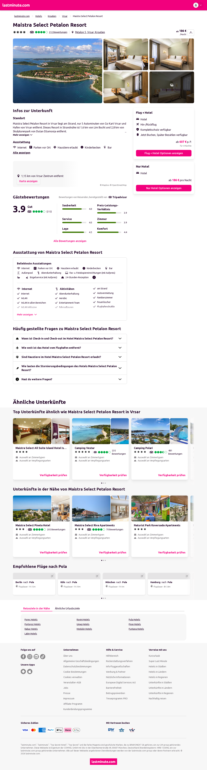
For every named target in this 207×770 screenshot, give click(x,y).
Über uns (67, 656)
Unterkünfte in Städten (160, 682)
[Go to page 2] (103, 483)
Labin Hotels (31, 633)
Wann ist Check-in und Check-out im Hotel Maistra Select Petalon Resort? (67, 338)
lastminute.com (22, 16)
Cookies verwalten (72, 677)
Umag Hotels (83, 624)
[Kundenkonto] (198, 5)
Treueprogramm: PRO (117, 698)
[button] (57, 70)
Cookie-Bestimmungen (74, 672)
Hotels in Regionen (158, 677)
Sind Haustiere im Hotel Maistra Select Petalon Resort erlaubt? (61, 356)
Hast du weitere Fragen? (37, 379)
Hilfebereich (112, 656)
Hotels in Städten (157, 666)
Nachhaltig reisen (157, 698)
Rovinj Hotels (83, 619)
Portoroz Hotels (33, 624)
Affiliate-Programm (72, 704)
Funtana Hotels (136, 629)
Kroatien (52, 16)
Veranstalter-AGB (72, 682)
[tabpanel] (103, 627)
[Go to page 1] (101, 483)
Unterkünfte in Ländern (160, 688)
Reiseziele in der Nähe (36, 608)
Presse (66, 693)
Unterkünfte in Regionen (161, 693)
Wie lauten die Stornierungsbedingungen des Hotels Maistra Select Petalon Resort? (69, 368)
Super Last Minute (158, 661)
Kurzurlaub (154, 656)
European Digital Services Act (121, 682)
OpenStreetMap (119, 185)
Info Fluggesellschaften (118, 666)
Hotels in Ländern (157, 672)
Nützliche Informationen (118, 677)
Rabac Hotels (31, 629)
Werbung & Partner (115, 672)
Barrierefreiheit (113, 688)
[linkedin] (36, 656)
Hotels (38, 16)
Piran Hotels (135, 624)
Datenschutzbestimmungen (77, 666)
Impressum (68, 698)
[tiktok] (42, 656)
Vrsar (64, 16)
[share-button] (190, 32)
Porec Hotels (31, 619)
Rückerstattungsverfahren (119, 661)
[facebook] (23, 656)
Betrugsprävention (115, 693)
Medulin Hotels (84, 629)
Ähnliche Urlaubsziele (67, 608)
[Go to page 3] (105, 483)
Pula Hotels (134, 619)
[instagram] (29, 656)
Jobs (65, 688)
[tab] (36, 608)
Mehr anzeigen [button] (25, 314)
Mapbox (105, 185)
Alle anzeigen (21, 152)
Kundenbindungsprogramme (77, 709)
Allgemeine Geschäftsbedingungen (81, 661)
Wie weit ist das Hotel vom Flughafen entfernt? (51, 347)
